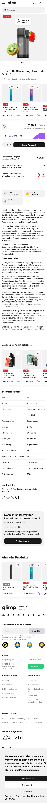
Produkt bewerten (23, 541)
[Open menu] (3, 2)
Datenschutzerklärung (27, 796)
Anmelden (36, 631)
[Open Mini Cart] (44, 2)
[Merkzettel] (39, 2)
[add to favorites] (18, 87)
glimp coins (17, 136)
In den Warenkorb (29, 145)
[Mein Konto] (34, 2)
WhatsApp (35, 666)
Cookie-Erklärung (10, 797)
